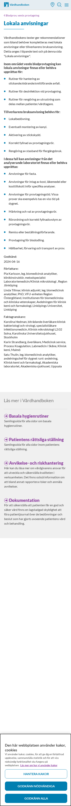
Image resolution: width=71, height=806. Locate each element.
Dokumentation (24, 500)
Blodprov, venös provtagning (22, 15)
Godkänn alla (36, 798)
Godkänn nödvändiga (36, 786)
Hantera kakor (36, 774)
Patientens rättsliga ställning (36, 439)
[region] (35, 770)
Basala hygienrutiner (29, 416)
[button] (52, 5)
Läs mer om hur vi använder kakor (38, 765)
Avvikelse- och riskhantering (36, 463)
